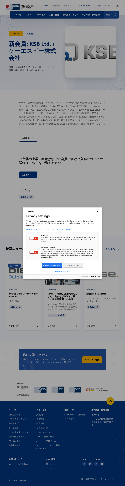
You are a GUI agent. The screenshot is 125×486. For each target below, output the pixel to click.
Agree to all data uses (51, 265)
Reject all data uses (62, 271)
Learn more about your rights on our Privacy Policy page (48, 229)
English (29, 211)
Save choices (73, 265)
